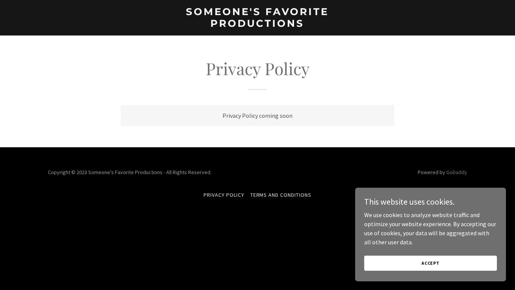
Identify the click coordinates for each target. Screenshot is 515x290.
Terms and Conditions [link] (281, 194)
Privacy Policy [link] (224, 194)
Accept (431, 263)
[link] (257, 24)
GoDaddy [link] (456, 172)
